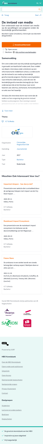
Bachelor (20, 160)
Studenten (6, 405)
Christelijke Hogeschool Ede (23, 143)
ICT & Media (8, 207)
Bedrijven (5, 414)
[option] (17, 132)
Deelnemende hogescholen (12, 380)
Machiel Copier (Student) (12, 34)
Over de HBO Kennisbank (11, 362)
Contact (5, 393)
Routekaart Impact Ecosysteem (16, 221)
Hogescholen (7, 419)
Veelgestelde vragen (9, 384)
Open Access (6, 375)
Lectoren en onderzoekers (12, 410)
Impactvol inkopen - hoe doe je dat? (18, 184)
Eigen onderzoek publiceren (12, 366)
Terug (6, 15)
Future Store (9, 258)
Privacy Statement (9, 389)
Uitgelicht (5, 371)
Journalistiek (22, 149)
